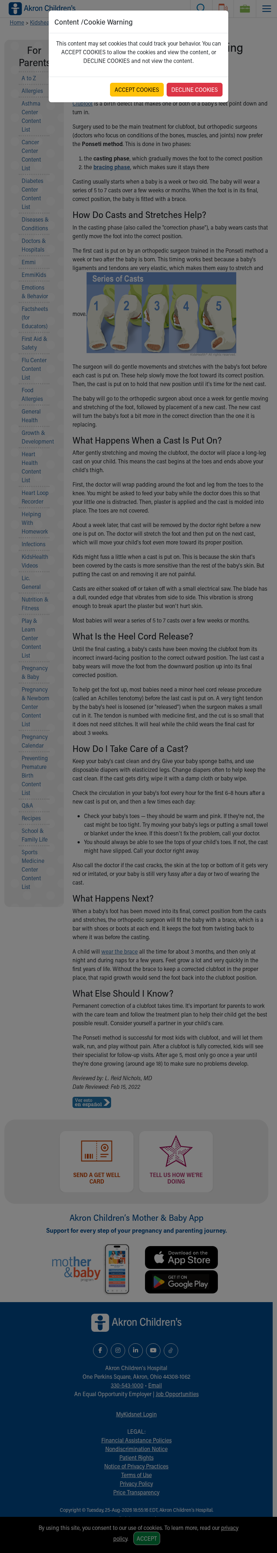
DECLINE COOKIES (194, 89)
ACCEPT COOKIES (137, 89)
